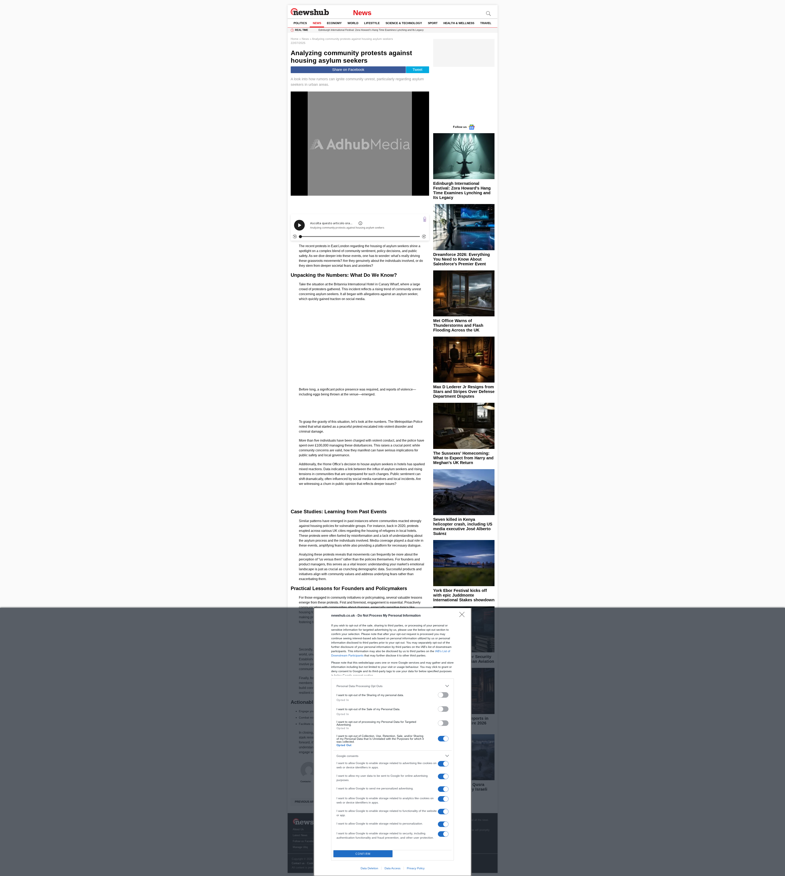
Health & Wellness (458, 23)
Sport (433, 23)
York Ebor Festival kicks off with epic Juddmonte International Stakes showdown (464, 595)
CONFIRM (363, 853)
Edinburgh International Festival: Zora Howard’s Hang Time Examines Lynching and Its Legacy (462, 190)
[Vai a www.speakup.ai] (425, 219)
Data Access (392, 868)
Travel (485, 23)
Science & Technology (404, 23)
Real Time (301, 30)
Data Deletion (369, 868)
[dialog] (392, 742)
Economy (334, 23)
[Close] (463, 616)
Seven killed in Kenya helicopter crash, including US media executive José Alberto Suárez (462, 526)
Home (294, 38)
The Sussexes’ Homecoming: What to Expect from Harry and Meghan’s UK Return (463, 458)
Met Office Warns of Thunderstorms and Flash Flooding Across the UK (458, 325)
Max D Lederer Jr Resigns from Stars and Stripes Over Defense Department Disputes (464, 391)
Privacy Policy (416, 868)
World (353, 23)
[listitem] (392, 686)
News (362, 13)
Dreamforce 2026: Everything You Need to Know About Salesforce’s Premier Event (461, 259)
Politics (300, 23)
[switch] (443, 695)
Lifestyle (372, 23)
